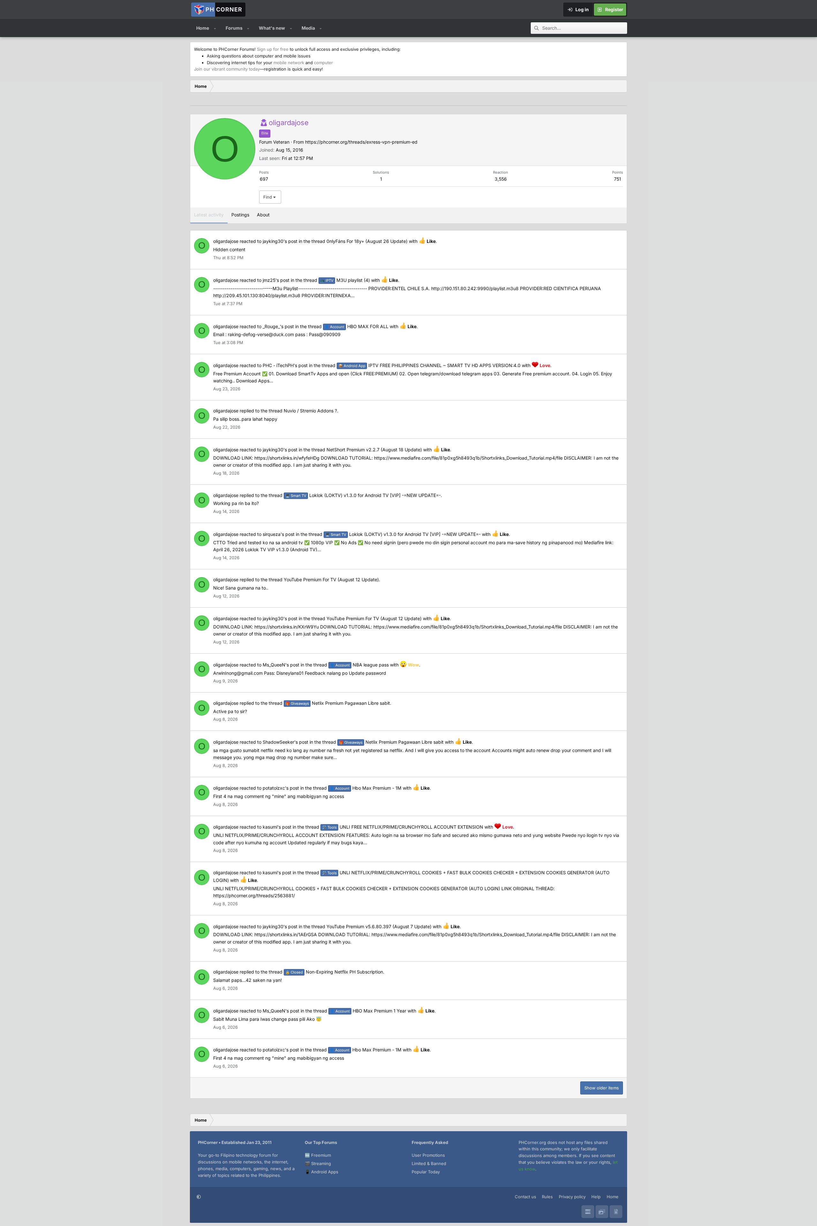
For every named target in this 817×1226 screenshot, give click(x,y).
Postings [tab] (240, 214)
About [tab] (263, 214)
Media (308, 28)
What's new (272, 28)
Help (596, 1196)
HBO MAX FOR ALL (356, 326)
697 (264, 179)
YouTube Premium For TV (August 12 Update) (331, 579)
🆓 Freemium (318, 1155)
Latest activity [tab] (209, 214)
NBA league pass (359, 664)
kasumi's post (277, 827)
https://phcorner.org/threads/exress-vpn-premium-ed (361, 142)
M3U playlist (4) (345, 280)
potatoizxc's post (281, 788)
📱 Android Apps (321, 1171)
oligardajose (225, 241)
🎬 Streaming (318, 1163)
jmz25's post (276, 280)
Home (202, 28)
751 (617, 179)
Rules (547, 1196)
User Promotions (428, 1155)
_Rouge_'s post (278, 326)
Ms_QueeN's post (281, 664)
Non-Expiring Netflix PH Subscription (334, 971)
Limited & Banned (429, 1163)
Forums (234, 28)
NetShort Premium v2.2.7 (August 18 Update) (374, 449)
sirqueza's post (279, 534)
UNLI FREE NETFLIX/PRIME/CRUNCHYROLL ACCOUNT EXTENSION (402, 827)
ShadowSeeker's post (285, 742)
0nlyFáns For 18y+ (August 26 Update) (367, 241)
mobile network (289, 62)
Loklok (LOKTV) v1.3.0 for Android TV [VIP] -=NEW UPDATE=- (363, 495)
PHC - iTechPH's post (285, 365)
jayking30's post (280, 241)
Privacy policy (572, 1196)
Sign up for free (273, 49)
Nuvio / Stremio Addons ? (310, 410)
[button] (215, 28)
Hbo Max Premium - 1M (365, 788)
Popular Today (426, 1171)
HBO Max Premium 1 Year (368, 1010)
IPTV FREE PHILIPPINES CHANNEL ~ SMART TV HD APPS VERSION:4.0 (429, 365)
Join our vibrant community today (227, 68)
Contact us (525, 1196)
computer (323, 62)
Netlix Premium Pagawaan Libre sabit (337, 703)
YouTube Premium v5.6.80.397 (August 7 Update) (378, 926)
